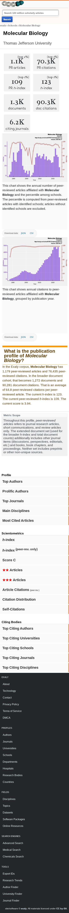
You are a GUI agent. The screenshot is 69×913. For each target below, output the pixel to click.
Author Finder (10, 887)
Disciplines (9, 799)
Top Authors (12, 481)
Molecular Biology (29, 25)
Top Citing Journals (18, 658)
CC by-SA (61, 908)
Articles (12, 570)
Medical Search (12, 849)
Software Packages (14, 819)
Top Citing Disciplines (20, 667)
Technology (9, 691)
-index (8, 540)
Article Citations (20, 590)
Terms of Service (12, 711)
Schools (12, 25)
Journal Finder (11, 900)
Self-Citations (13, 609)
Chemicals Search (13, 856)
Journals (8, 741)
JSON (23, 233)
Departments (10, 761)
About (6, 684)
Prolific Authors (15, 491)
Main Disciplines (16, 511)
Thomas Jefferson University (27, 43)
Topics (6, 805)
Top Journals (13, 501)
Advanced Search (13, 843)
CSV (31, 233)
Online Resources (13, 826)
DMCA (6, 717)
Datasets (8, 812)
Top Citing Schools (18, 648)
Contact (7, 697)
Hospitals (8, 768)
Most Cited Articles (18, 521)
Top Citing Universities (21, 638)
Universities (9, 748)
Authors (7, 735)
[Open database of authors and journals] (13, 2)
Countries (8, 782)
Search (7, 19)
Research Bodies (12, 775)
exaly (3, 25)
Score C (9, 560)
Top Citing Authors (17, 628)
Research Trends (12, 880)
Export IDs (9, 873)
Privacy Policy (11, 704)
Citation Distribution (19, 599)
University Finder (12, 894)
